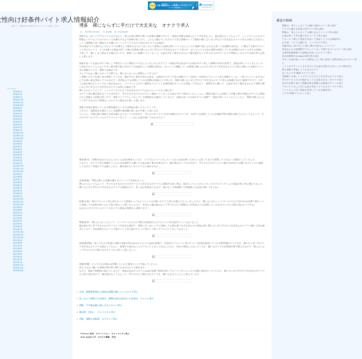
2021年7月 (17, 246)
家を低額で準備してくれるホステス (300, 69)
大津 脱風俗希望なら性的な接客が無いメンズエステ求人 (108, 291)
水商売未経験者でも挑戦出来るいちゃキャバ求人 (307, 52)
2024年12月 (18, 133)
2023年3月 (17, 191)
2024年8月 (17, 144)
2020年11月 (18, 268)
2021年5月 (17, 251)
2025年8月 (17, 111)
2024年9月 (17, 141)
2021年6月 (17, 248)
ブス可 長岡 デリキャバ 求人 (296, 93)
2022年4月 (17, 221)
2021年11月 (18, 235)
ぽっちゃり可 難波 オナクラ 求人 (298, 73)
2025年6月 (17, 116)
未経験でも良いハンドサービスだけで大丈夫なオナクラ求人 (312, 76)
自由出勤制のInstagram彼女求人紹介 (300, 56)
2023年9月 (17, 174)
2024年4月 (17, 155)
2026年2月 (17, 94)
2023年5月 (17, 185)
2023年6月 (17, 182)
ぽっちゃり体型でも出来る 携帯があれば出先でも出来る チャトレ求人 (116, 298)
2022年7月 (17, 213)
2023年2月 (17, 193)
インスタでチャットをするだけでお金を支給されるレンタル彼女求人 (317, 66)
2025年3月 (17, 124)
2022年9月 (17, 207)
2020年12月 (18, 265)
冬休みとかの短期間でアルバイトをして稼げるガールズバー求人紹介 (317, 49)
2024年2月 (17, 160)
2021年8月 (17, 243)
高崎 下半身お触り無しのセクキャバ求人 (100, 305)
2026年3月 (17, 91)
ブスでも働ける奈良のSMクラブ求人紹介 (303, 29)
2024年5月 (17, 152)
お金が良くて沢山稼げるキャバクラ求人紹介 (304, 35)
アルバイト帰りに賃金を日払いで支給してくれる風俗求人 (311, 39)
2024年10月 (18, 138)
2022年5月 (17, 218)
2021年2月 (17, 259)
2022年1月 (17, 229)
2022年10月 (18, 204)
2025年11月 (18, 102)
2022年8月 (17, 210)
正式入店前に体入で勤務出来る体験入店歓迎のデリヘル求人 (312, 83)
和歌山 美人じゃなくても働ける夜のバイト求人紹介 (309, 25)
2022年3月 (17, 224)
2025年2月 (17, 127)
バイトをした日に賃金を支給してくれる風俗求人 (307, 90)
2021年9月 (17, 240)
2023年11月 (18, 168)
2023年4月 (17, 188)
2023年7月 (17, 180)
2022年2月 (17, 226)
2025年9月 (17, 108)
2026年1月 (17, 97)
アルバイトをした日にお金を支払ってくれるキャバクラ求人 (312, 86)
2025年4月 (17, 122)
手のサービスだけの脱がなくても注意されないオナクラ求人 (312, 79)
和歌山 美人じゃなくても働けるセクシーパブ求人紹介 (310, 32)
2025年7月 (17, 113)
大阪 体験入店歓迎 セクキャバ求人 (98, 318)
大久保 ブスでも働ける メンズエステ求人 (304, 42)
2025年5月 (17, 119)
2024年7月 (17, 146)
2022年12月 (18, 199)
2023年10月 (18, 171)
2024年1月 (17, 163)
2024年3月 (17, 157)
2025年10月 (18, 105)
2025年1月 (17, 130)
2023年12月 (18, 166)
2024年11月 (18, 135)
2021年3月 (17, 257)
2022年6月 (17, 215)
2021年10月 (18, 237)
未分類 (109, 32)
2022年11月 (18, 202)
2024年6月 (17, 149)
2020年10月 (18, 270)
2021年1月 (17, 262)
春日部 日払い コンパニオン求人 (97, 312)
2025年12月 (18, 100)
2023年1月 (17, 196)
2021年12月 (18, 232)
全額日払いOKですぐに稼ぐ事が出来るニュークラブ (308, 45)
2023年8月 (17, 177)
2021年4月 (17, 254)
